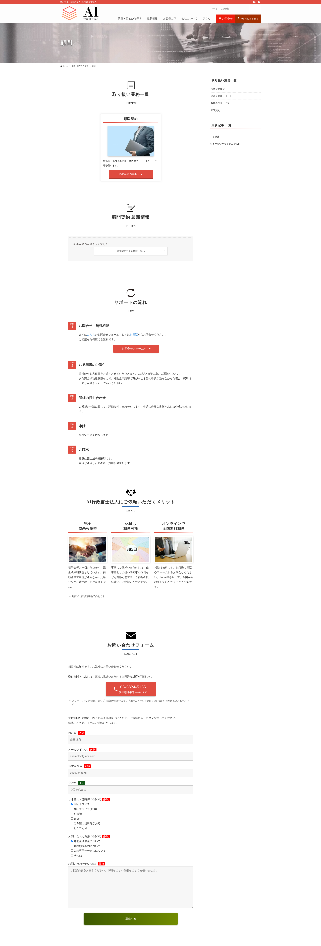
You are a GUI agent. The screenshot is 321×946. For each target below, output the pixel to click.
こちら (91, 334)
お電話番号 (79, 766)
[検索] (255, 9)
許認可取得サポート (221, 96)
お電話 (134, 334)
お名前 (76, 733)
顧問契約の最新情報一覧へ (131, 251)
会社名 (76, 782)
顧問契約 (215, 110)
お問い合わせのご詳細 (86, 863)
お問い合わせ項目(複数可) (88, 836)
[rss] (254, 2)
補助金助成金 (218, 89)
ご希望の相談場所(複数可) (88, 799)
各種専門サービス (220, 103)
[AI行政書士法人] (62, 10)
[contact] (258, 2)
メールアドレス (82, 749)
